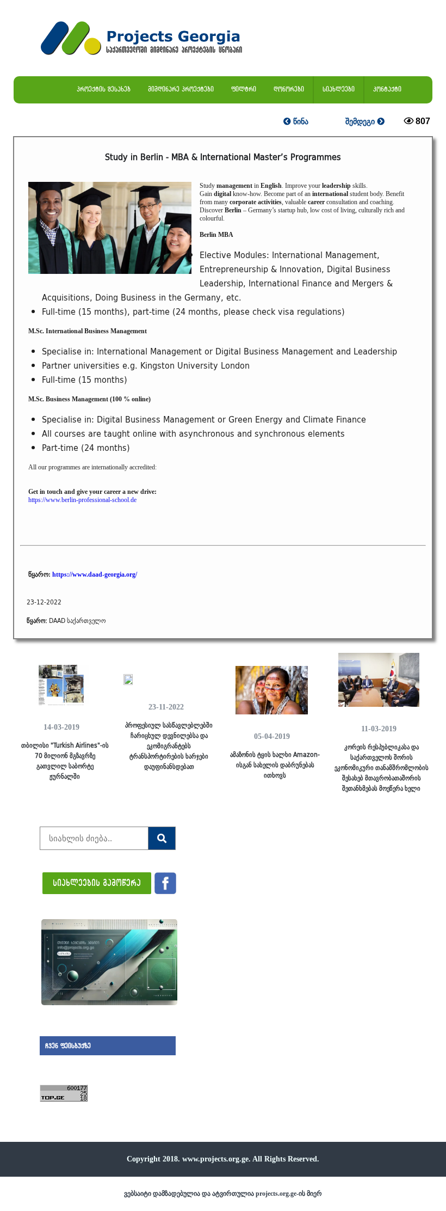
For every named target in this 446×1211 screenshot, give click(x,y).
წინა (299, 121)
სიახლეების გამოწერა (97, 882)
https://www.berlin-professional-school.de (82, 500)
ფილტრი (243, 89)
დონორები (289, 89)
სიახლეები (339, 89)
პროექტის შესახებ (104, 89)
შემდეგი (361, 121)
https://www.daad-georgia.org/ (94, 574)
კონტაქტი (387, 89)
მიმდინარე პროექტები (181, 89)
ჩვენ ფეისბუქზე (68, 1046)
